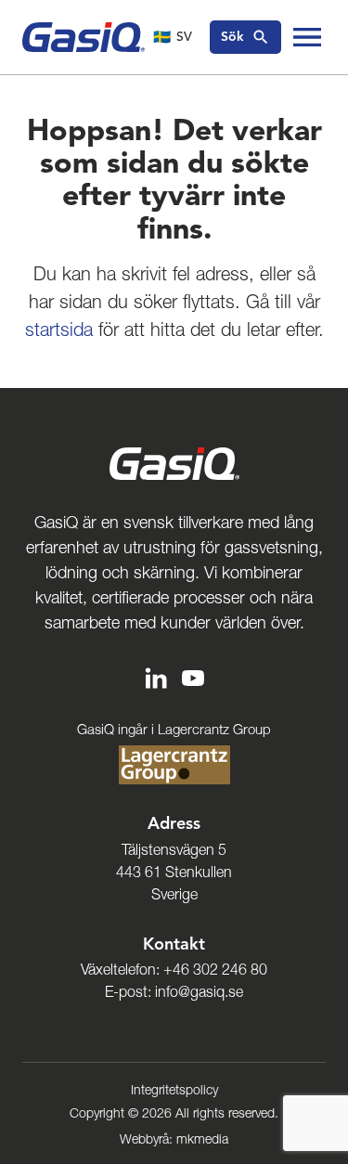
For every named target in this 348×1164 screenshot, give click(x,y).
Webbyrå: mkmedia (174, 1139)
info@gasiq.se (199, 991)
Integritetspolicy (174, 1089)
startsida (59, 329)
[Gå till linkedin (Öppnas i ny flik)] (156, 677)
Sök (232, 37)
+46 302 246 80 (215, 969)
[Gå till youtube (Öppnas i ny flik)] (193, 677)
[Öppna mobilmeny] (307, 37)
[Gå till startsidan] (83, 37)
